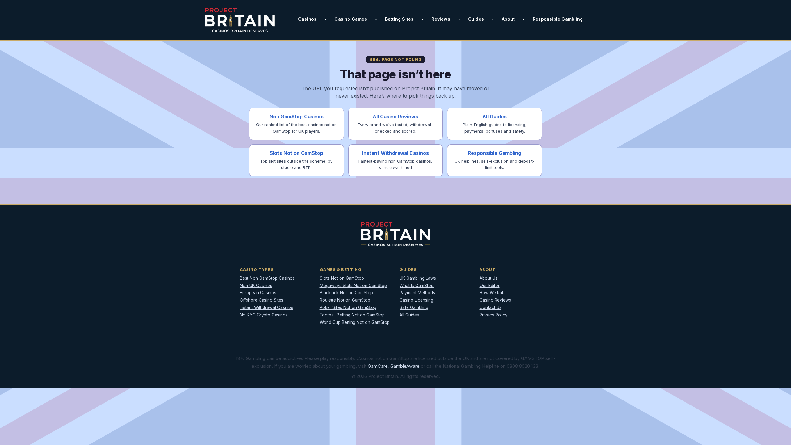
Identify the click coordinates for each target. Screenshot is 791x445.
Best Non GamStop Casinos (267, 278)
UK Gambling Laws (418, 278)
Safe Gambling (414, 307)
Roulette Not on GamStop (345, 300)
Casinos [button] (307, 19)
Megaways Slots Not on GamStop (353, 285)
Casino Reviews (495, 300)
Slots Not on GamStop (342, 278)
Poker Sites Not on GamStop (348, 307)
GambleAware (405, 366)
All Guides (409, 314)
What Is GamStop (417, 285)
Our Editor (490, 285)
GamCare (378, 366)
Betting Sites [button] (399, 19)
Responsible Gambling (558, 19)
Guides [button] (476, 19)
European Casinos (258, 292)
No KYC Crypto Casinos (264, 314)
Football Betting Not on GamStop (352, 314)
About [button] (508, 19)
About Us (488, 278)
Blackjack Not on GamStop (346, 292)
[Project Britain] (240, 20)
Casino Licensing (416, 300)
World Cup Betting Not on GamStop (355, 322)
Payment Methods (417, 292)
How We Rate (493, 292)
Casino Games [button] (350, 19)
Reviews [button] (440, 19)
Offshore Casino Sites (261, 300)
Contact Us (490, 307)
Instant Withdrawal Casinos (266, 307)
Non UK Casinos (256, 285)
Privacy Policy (494, 314)
